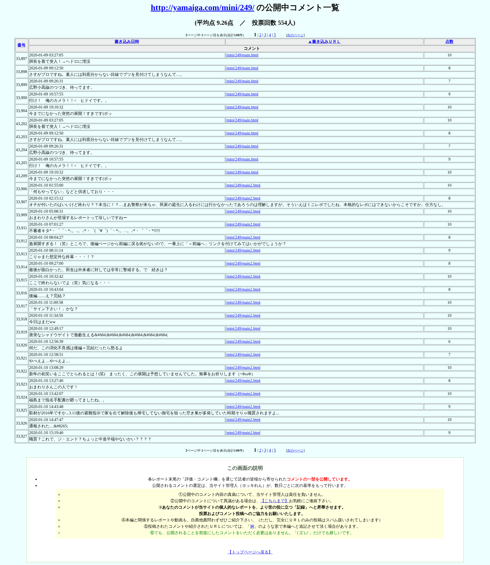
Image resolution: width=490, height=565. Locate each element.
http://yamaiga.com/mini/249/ (202, 7)
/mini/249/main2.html (243, 185)
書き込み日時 (127, 41)
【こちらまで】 (274, 501)
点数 (449, 41)
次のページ (295, 35)
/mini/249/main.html (242, 55)
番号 (21, 45)
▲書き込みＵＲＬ (324, 41)
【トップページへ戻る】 (250, 552)
